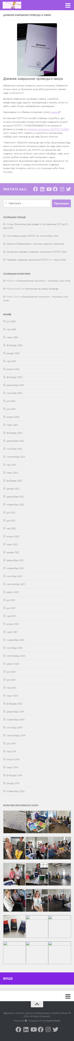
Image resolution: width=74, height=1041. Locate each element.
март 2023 (12, 472)
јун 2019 (11, 743)
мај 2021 (11, 616)
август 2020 (13, 664)
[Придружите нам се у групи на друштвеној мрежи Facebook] (55, 189)
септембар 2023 (16, 457)
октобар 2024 (14, 393)
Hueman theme (53, 1021)
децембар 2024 (15, 385)
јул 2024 (11, 401)
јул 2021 (11, 600)
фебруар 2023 (14, 480)
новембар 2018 (15, 791)
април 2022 (13, 536)
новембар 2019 (15, 719)
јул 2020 (11, 672)
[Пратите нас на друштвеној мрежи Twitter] (68, 189)
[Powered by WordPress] (26, 1021)
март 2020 (12, 695)
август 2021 (13, 592)
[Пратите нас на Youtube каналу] (48, 189)
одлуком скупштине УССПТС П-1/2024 (48, 129)
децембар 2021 (15, 560)
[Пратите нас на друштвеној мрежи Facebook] (35, 189)
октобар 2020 (14, 648)
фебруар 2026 (14, 345)
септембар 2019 (16, 735)
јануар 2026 (13, 353)
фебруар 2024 (14, 433)
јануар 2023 (13, 488)
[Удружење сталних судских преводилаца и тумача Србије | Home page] (15, 5)
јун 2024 (11, 409)
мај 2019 (11, 751)
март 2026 (12, 337)
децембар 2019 (15, 711)
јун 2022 (11, 520)
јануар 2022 (13, 552)
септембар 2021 (16, 584)
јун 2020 (11, 680)
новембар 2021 (15, 568)
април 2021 (13, 624)
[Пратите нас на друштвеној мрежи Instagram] (61, 189)
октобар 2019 (14, 727)
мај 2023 (11, 465)
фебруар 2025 (14, 377)
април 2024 (13, 417)
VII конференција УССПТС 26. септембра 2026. (33, 236)
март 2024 (12, 425)
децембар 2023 (15, 441)
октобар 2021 (14, 576)
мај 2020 (11, 688)
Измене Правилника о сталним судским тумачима (35, 244)
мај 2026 (11, 329)
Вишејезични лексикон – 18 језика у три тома (44, 281)
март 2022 (12, 544)
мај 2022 (11, 528)
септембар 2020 (16, 656)
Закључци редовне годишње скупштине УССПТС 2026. (37, 252)
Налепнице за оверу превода (41, 289)
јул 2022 (11, 512)
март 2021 (12, 632)
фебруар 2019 (14, 775)
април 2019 (13, 759)
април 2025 (13, 369)
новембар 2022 (15, 504)
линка (54, 112)
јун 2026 (11, 321)
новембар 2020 (15, 640)
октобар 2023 (14, 449)
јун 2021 (11, 608)
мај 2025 (11, 361)
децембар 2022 (15, 496)
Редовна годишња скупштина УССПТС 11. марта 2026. (36, 260)
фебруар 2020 (14, 703)
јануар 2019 (13, 783)
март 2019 (12, 767)
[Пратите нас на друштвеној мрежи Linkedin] (42, 189)
